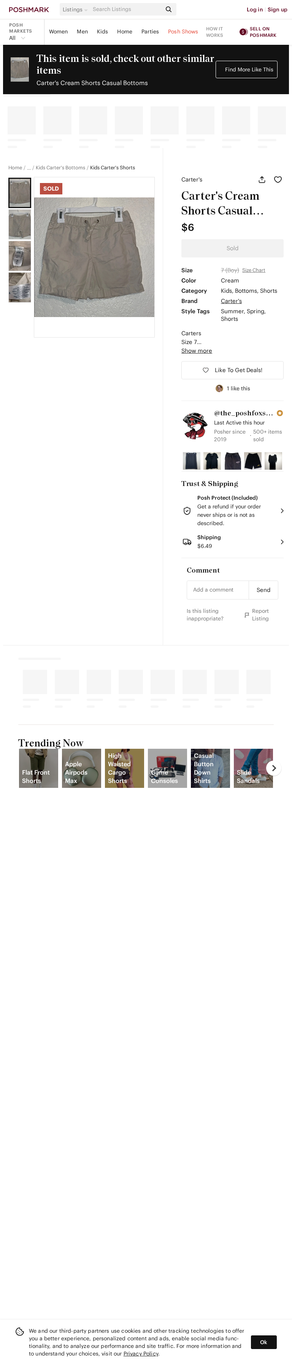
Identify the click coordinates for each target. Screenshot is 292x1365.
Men (82, 31)
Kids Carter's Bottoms (60, 168)
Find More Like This (249, 69)
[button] (76, 9)
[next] (273, 768)
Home (124, 31)
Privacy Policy (141, 1353)
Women (58, 31)
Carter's (191, 179)
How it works (215, 32)
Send (263, 589)
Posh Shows (183, 31)
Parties (150, 31)
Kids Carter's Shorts (112, 168)
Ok (263, 1342)
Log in (255, 9)
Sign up (277, 9)
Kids (102, 31)
